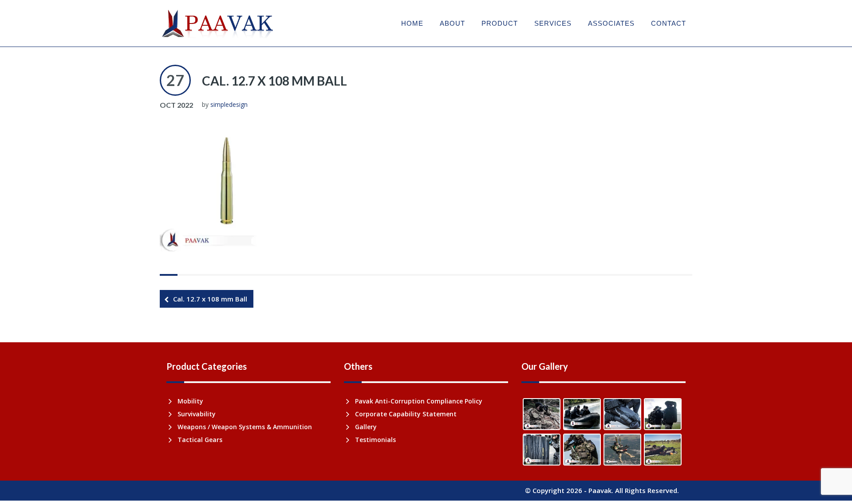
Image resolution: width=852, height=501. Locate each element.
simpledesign (229, 104)
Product (499, 23)
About (452, 23)
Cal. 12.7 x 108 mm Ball (274, 80)
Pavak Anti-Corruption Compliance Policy (418, 401)
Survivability (197, 414)
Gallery (366, 427)
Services (553, 23)
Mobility (190, 401)
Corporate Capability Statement (406, 414)
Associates (611, 23)
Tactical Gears (200, 439)
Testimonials (375, 439)
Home (412, 23)
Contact (668, 23)
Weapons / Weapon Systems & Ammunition (245, 427)
